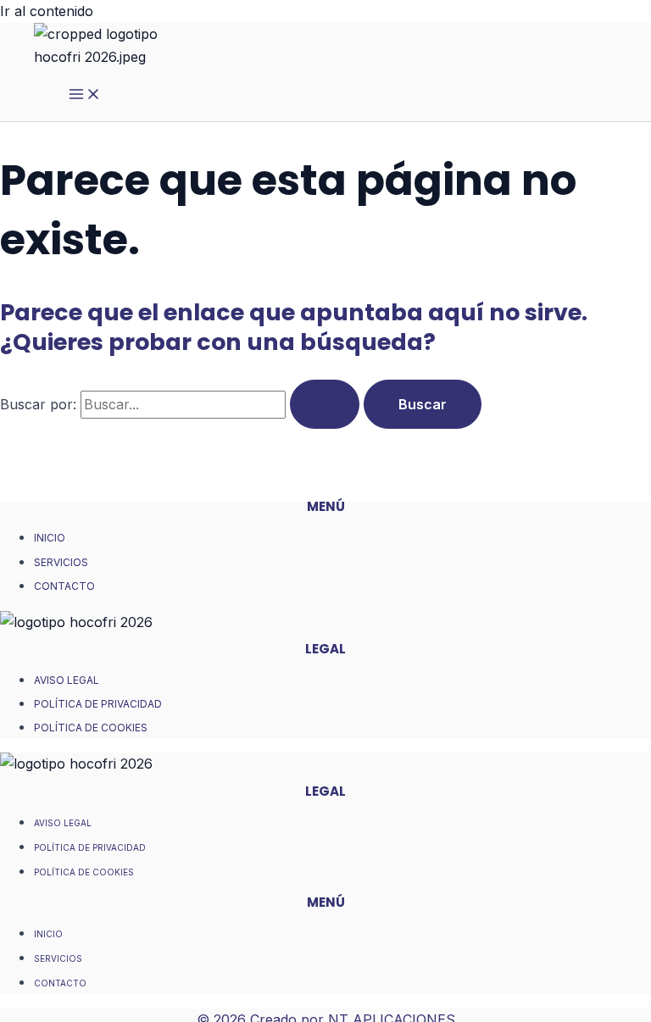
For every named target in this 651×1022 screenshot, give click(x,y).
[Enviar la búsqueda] (324, 404)
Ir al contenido (46, 11)
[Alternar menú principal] (85, 95)
